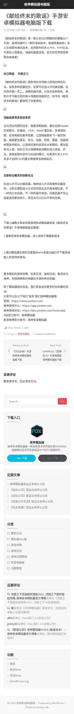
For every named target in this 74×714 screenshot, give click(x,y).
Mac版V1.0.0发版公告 (36, 618)
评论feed (15, 675)
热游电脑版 (23, 334)
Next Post (51, 352)
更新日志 (16, 533)
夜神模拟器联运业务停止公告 (27, 484)
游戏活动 (16, 551)
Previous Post (22, 352)
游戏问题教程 (19, 556)
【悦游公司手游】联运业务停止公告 (31, 501)
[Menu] (5, 4)
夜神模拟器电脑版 (37, 4)
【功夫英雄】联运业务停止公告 (29, 507)
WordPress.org (19, 681)
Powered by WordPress (51, 703)
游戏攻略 (16, 545)
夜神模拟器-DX (38, 30)
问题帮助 (16, 568)
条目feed (15, 669)
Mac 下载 (52, 458)
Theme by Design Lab (37, 707)
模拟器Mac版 (19, 539)
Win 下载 (21, 458)
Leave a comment (45, 334)
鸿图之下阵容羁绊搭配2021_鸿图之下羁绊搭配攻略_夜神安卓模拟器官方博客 (35, 596)
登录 (33, 381)
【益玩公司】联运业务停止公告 (29, 489)
